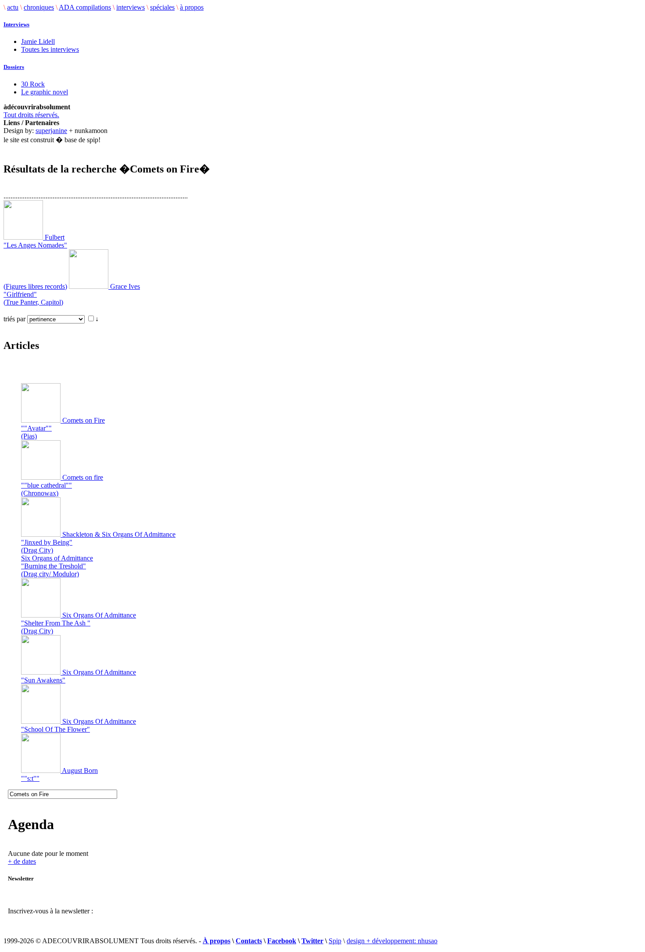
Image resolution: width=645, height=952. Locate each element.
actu (12, 7)
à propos (192, 7)
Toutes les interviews (50, 49)
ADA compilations (85, 7)
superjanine (51, 130)
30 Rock (33, 84)
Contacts (249, 941)
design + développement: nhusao (392, 941)
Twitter (312, 941)
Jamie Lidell (38, 41)
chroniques (39, 7)
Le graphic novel (44, 92)
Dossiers (14, 67)
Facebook (281, 941)
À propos (216, 941)
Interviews (16, 24)
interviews (130, 7)
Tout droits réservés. (31, 115)
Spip (335, 941)
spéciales (162, 7)
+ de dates (22, 861)
